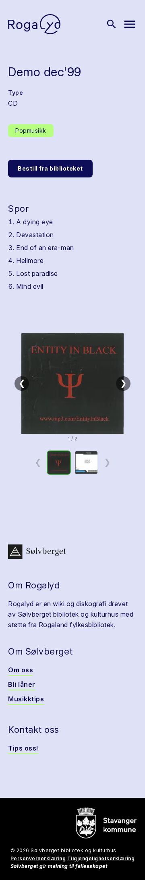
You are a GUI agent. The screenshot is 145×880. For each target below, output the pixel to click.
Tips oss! (23, 748)
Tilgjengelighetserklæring (101, 858)
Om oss (20, 670)
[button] (72, 383)
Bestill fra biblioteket (50, 168)
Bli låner (21, 684)
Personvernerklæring (38, 858)
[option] (59, 462)
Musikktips (26, 699)
